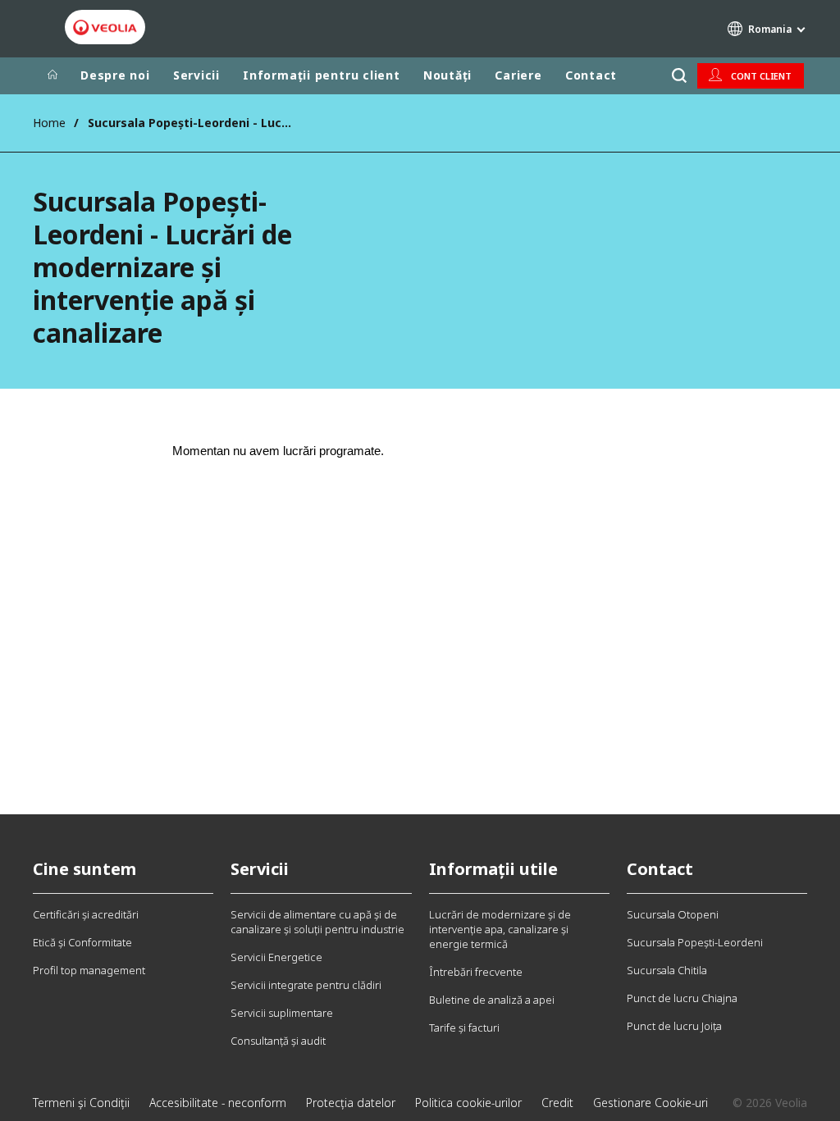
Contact (591, 75)
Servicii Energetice (276, 957)
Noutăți (447, 75)
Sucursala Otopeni (673, 914)
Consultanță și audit (278, 1040)
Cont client (761, 76)
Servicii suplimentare (282, 1012)
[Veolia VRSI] (105, 28)
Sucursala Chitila (667, 970)
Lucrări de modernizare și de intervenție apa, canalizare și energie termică (500, 929)
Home (49, 122)
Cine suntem (84, 869)
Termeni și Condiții (81, 1102)
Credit (557, 1102)
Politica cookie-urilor (468, 1102)
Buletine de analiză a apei (492, 999)
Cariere (518, 75)
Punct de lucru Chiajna (682, 998)
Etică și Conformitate (82, 942)
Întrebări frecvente (476, 971)
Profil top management (89, 970)
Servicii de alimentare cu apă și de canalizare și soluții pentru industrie (317, 921)
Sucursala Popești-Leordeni (695, 942)
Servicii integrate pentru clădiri (306, 984)
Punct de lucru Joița (674, 1025)
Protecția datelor (350, 1102)
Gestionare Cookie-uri (650, 1102)
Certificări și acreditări (86, 914)
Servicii (196, 75)
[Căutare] (679, 76)
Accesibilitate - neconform (217, 1102)
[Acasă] (52, 75)
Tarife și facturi (464, 1027)
